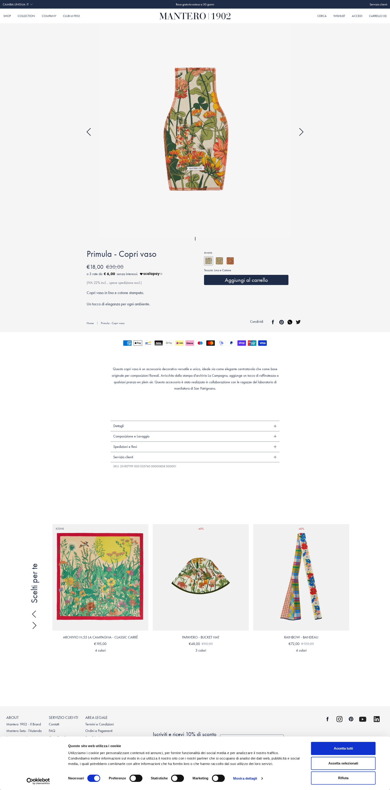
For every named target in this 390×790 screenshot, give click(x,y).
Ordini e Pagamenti (98, 730)
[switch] (136, 778)
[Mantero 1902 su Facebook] (327, 719)
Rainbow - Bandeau (301, 637)
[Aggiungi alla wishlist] (143, 528)
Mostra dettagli (245, 778)
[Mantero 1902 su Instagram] (339, 719)
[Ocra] (219, 260)
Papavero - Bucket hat (200, 637)
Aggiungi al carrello (246, 280)
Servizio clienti (378, 4)
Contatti (54, 724)
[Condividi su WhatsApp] (290, 322)
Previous (89, 132)
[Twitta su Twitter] (298, 322)
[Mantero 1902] (195, 16)
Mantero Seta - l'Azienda (24, 730)
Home (90, 323)
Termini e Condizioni (99, 724)
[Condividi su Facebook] (273, 322)
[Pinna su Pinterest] (281, 322)
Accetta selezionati (343, 763)
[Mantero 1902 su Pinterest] (351, 719)
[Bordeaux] (230, 260)
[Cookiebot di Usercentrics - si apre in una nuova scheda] (38, 781)
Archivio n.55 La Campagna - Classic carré (100, 637)
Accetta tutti (343, 748)
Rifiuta (343, 778)
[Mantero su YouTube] (362, 719)
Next (301, 132)
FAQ (52, 730)
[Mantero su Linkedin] (376, 719)
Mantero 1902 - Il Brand (23, 724)
